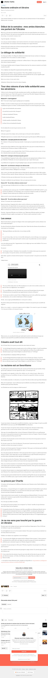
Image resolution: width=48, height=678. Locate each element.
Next (43, 595)
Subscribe (39, 2)
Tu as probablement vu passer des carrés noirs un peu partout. (14, 625)
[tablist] (6, 604)
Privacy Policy (33, 655)
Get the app (30, 672)
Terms (27, 669)
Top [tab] (2, 620)
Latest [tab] (5, 620)
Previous (6, 595)
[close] (36, 633)
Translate (3, 5)
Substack (18, 675)
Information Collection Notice (23, 655)
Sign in (44, 2)
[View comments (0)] (6, 15)
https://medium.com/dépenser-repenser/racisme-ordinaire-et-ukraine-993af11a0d (24, 561)
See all (3, 648)
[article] (24, 626)
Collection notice (32, 669)
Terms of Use (30, 654)
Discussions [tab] (10, 620)
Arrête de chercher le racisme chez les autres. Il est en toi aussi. (18, 623)
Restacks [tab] (9, 604)
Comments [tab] (4, 604)
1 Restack (15, 586)
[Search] (45, 620)
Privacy (23, 669)
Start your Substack (20, 672)
